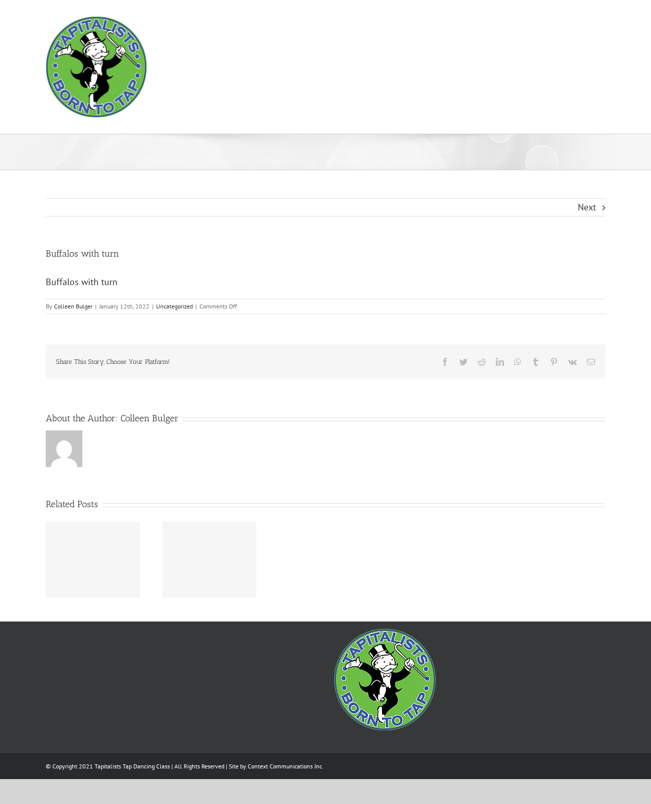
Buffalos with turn (81, 282)
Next (587, 207)
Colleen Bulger (73, 306)
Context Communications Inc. (285, 766)
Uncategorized (174, 306)
